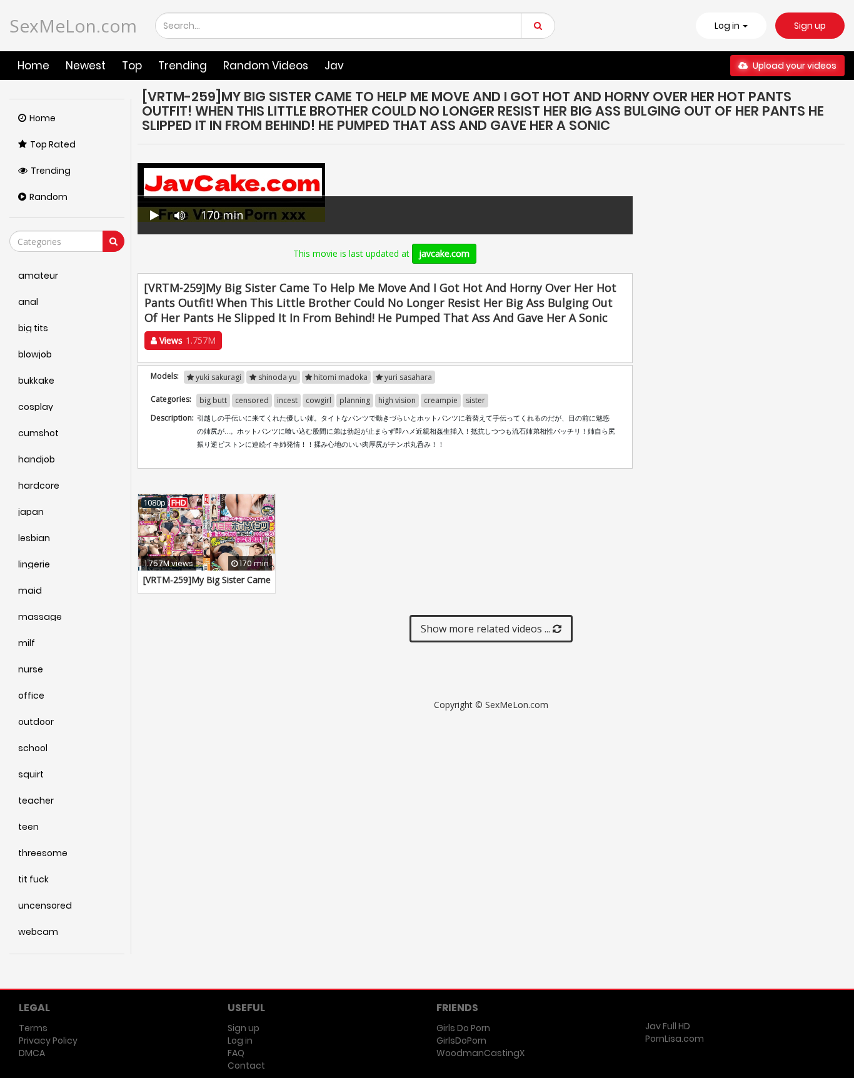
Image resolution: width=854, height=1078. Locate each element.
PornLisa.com (674, 1038)
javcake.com (444, 253)
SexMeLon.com (73, 25)
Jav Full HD (667, 1026)
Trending (182, 65)
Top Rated (53, 144)
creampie (441, 400)
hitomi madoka (340, 377)
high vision (397, 400)
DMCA (32, 1053)
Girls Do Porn (463, 1028)
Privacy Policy (48, 1040)
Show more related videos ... (487, 629)
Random (48, 197)
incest (287, 400)
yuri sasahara (407, 377)
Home (33, 65)
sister (475, 400)
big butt (213, 400)
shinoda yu (276, 377)
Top (132, 65)
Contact (246, 1065)
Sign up (810, 25)
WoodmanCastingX (480, 1053)
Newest (86, 65)
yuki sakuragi (217, 377)
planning (354, 400)
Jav (334, 65)
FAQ (236, 1053)
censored (252, 400)
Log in (240, 1040)
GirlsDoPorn (461, 1040)
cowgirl (318, 400)
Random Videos (265, 65)
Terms (33, 1028)
